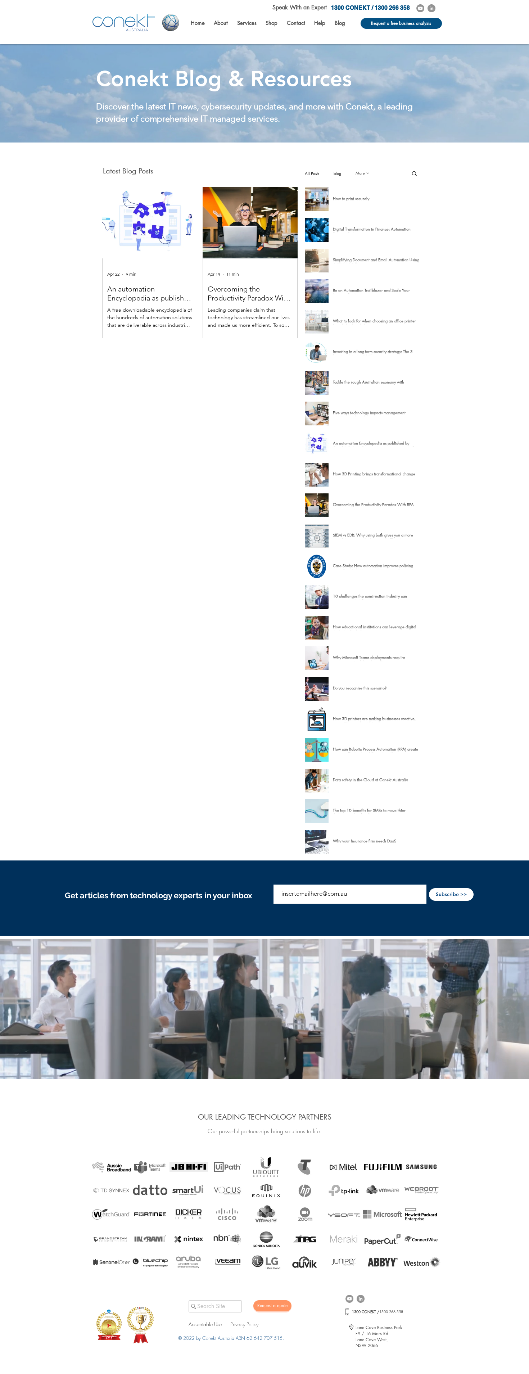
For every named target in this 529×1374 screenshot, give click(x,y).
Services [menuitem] (247, 22)
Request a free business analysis (401, 23)
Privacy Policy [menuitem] (244, 1324)
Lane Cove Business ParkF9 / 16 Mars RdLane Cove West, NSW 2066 (379, 1336)
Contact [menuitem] (296, 22)
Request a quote (272, 1305)
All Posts (312, 173)
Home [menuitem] (198, 22)
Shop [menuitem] (271, 22)
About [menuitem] (221, 22)
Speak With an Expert (299, 7)
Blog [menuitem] (340, 22)
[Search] (192, 1306)
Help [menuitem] (319, 22)
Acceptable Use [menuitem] (205, 1324)
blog (337, 173)
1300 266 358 (377, 1311)
